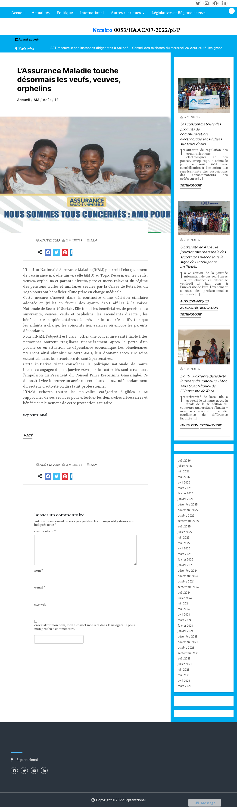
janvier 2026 (185, 499)
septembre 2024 (188, 587)
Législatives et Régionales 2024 (179, 12)
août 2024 (184, 592)
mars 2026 (184, 488)
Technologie (190, 185)
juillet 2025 (185, 532)
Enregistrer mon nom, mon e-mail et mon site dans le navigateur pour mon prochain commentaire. (84, 626)
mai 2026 (184, 477)
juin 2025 (184, 537)
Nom (38, 570)
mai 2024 (184, 609)
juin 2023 (183, 669)
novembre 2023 (188, 642)
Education (209, 307)
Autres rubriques (126, 12)
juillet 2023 (185, 664)
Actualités (41, 12)
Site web (40, 604)
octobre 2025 (186, 515)
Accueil (18, 12)
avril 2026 (184, 482)
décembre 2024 (187, 570)
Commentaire (45, 531)
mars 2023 (184, 686)
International (92, 12)
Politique (65, 12)
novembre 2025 (188, 510)
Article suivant (124, 498)
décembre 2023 (187, 636)
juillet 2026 (185, 466)
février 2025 (185, 559)
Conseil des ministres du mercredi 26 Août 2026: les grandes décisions (167, 48)
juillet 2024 (185, 598)
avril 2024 (184, 614)
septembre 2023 (188, 653)
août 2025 (184, 526)
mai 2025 (184, 543)
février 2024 (185, 625)
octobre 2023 (186, 647)
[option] (167, 47)
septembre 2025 (188, 521)
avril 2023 (184, 680)
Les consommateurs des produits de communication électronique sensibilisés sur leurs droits (201, 134)
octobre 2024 (186, 581)
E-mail (39, 587)
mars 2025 (184, 554)
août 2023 (184, 658)
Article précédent (49, 498)
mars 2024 (184, 620)
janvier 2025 (185, 565)
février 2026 (185, 493)
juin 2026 (184, 471)
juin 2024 (183, 603)
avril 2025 (184, 548)
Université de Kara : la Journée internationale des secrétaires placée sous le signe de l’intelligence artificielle (203, 257)
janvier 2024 (185, 631)
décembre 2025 (188, 504)
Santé (27, 435)
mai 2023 (184, 675)
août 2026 (184, 460)
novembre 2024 (188, 576)
